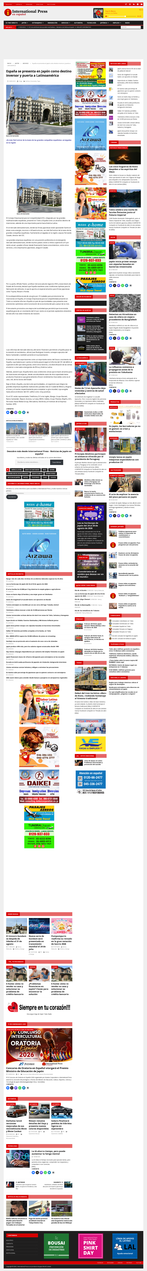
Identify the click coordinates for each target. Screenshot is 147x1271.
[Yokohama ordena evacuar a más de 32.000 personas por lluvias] (81, 320)
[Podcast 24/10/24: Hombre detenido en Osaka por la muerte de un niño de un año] (79, 652)
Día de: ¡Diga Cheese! (82, 599)
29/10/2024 (89, 630)
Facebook (100, 1262)
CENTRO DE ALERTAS (83, 310)
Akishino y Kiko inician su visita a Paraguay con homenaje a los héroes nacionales (93, 482)
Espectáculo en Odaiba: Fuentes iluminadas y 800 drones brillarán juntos (32, 620)
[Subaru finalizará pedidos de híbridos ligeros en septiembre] (61, 1111)
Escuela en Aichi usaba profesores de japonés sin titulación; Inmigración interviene (36, 662)
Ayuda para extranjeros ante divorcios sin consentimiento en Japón (124, 688)
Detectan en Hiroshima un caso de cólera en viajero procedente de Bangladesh (123, 317)
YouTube (138, 1262)
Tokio (45, 477)
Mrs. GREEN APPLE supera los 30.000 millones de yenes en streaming (30, 636)
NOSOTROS (9, 4)
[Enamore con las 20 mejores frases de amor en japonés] (113, 555)
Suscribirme (12, 497)
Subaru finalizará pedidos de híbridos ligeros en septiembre (61, 1124)
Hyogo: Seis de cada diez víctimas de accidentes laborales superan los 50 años (34, 579)
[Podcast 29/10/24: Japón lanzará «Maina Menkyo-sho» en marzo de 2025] (79, 626)
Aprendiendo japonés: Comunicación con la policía (128, 574)
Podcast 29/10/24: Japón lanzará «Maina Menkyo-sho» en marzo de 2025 (95, 625)
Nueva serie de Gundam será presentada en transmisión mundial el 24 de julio (37, 943)
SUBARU (60, 1134)
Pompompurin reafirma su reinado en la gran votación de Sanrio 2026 (61, 940)
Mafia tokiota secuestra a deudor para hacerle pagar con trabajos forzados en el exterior (16, 1221)
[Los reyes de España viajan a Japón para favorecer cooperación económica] (39, 429)
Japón (24, 23)
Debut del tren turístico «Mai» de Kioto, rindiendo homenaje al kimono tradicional (90, 696)
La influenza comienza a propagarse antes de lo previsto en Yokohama (121, 370)
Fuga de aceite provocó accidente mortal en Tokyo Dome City (38, 1220)
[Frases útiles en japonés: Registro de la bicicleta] (113, 586)
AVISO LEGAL (39, 4)
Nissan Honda (50, 473)
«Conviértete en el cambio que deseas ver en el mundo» (90, 574)
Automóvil (78, 23)
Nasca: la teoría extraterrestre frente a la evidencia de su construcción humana (94, 494)
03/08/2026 (11, 1134)
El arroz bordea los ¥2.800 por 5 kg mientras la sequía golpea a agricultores (33, 589)
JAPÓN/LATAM (81, 424)
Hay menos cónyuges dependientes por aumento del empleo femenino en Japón (35, 652)
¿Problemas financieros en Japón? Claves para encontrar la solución (38, 989)
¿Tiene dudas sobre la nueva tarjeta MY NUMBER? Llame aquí (123, 661)
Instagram (110, 1262)
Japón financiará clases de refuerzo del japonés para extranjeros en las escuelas (35, 657)
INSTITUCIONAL (51, 4)
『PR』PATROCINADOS (16, 962)
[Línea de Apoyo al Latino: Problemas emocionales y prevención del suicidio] (79, 763)
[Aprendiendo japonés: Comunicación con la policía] (113, 575)
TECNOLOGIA (12, 1146)
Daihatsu (15, 1136)
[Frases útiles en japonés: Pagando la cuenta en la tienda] (113, 606)
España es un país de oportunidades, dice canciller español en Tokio (15, 437)
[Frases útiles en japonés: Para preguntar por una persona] (113, 545)
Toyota (53, 477)
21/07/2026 (56, 1131)
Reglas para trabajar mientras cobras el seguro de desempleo (123, 683)
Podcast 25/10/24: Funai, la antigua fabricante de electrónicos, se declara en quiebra (94, 638)
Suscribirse (56, 462)
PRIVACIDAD (29, 4)
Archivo (28, 81)
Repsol (25, 477)
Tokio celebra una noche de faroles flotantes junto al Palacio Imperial (123, 212)
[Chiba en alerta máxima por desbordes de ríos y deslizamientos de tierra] (81, 338)
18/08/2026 (11, 1074)
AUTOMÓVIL (12, 1099)
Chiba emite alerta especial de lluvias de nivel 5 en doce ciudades (95, 347)
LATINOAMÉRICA (82, 358)
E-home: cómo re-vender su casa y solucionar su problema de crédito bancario (15, 989)
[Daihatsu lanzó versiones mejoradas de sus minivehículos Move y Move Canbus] (16, 1111)
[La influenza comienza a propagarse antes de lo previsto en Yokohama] (125, 356)
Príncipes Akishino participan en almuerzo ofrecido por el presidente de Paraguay (90, 456)
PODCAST (79, 619)
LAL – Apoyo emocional (85, 756)
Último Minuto (12, 23)
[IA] (18, 1159)
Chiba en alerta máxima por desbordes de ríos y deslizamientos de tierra (95, 338)
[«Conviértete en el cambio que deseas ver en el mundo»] (90, 561)
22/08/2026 (10, 607)
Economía (33, 81)
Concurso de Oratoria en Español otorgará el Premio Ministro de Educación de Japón (37, 1069)
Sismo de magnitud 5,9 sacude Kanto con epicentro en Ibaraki (28, 600)
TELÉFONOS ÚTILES (117, 644)
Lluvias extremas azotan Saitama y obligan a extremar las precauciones (32, 667)
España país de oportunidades (18, 473)
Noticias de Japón (14, 477)
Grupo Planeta (37, 473)
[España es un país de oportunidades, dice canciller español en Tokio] (16, 429)
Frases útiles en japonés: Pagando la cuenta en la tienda (127, 605)
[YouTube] (141, 4)
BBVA (44, 470)
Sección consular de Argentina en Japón (125, 636)
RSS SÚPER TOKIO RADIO (86, 585)
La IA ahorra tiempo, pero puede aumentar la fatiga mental (48, 1152)
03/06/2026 (114, 500)
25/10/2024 (89, 643)
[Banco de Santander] (39, 133)
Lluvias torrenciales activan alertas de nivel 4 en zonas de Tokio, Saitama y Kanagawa (37, 615)
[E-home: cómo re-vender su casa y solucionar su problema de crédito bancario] (16, 973)
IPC (41, 952)
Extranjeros (37, 23)
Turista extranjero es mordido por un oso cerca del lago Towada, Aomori (32, 605)
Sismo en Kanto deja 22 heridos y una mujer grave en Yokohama (29, 594)
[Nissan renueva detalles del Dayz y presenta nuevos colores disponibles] (39, 1111)
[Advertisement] (74, 44)
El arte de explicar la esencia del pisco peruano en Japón (123, 495)
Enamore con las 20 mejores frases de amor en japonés (128, 554)
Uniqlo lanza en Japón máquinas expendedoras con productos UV (124, 460)
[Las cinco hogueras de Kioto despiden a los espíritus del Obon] (125, 155)
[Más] (43, 1082)
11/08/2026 (11, 947)
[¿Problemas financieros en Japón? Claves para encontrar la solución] (39, 973)
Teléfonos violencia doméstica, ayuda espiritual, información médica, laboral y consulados (123, 655)
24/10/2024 (89, 655)
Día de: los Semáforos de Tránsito (87, 611)
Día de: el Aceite (80, 590)
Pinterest (129, 1262)
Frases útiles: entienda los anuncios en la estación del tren (128, 565)
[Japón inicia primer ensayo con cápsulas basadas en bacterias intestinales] (125, 250)
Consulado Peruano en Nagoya (122, 629)
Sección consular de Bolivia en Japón (124, 638)
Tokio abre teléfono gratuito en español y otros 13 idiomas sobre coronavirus (124, 650)
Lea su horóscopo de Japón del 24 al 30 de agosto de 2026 (27, 584)
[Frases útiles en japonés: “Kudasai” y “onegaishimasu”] (113, 596)
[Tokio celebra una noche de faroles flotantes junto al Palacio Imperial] (125, 198)
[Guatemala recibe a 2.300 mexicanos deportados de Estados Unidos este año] (79, 414)
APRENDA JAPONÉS (117, 527)
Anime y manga (19, 949)
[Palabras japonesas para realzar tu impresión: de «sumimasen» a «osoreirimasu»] (113, 534)
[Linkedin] (134, 4)
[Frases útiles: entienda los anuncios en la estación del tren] (113, 565)
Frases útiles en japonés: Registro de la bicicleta (127, 584)
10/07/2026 (34, 952)
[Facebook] (126, 4)
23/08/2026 (10, 581)
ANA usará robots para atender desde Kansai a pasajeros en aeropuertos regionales (36, 678)
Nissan (37, 1134)
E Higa (20, 81)
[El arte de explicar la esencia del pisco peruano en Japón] (125, 483)
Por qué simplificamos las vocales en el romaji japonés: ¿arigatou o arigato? (123, 693)
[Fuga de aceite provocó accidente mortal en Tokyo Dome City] (39, 1208)
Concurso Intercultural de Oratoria (33, 1074)
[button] (39, 110)
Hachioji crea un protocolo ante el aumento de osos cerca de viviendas (31, 641)
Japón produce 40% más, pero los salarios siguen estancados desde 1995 (32, 646)
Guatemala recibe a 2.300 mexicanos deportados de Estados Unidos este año (93, 414)
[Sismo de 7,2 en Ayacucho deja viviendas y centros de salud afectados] (91, 374)
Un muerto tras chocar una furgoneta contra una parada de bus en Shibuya (61, 1220)
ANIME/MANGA (13, 914)
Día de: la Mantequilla (82, 605)
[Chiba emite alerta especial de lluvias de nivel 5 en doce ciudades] (81, 348)
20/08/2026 (114, 322)
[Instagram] (130, 4)
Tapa (38, 81)
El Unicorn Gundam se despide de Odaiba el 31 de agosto (16, 940)
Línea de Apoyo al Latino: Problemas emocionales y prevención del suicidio (93, 762)
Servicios (64, 23)
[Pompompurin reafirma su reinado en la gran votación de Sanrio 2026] (61, 926)
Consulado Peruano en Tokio (121, 632)
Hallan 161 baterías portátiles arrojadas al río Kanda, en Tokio (28, 631)
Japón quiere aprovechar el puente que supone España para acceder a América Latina (61, 437)
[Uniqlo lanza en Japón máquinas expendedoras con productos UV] (125, 446)
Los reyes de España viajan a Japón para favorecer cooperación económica (38, 437)
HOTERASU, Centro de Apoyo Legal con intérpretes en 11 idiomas (123, 666)
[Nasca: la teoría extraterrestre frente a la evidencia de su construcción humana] (79, 494)
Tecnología (91, 23)
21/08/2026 (10, 669)
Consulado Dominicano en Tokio (122, 624)
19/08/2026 (114, 375)
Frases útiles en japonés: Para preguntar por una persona (129, 544)
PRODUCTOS (114, 402)
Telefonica (35, 477)
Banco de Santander (32, 470)
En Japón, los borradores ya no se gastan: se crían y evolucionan (124, 429)
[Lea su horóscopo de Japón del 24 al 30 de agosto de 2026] (90, 513)
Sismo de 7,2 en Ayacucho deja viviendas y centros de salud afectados (90, 391)
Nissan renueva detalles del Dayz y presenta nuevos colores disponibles (39, 1124)
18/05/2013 (12, 81)
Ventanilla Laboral (118, 678)
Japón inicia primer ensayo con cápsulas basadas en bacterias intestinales (33, 626)
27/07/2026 (34, 1131)
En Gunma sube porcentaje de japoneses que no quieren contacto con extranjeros (36, 672)
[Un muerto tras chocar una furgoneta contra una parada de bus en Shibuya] (61, 1208)
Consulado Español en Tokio (121, 626)
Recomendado (48, 1074)
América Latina (16, 470)
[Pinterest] (137, 4)
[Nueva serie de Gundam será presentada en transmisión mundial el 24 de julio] (39, 926)
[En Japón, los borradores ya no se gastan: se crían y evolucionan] (125, 415)
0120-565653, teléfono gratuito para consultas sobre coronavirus (122, 671)
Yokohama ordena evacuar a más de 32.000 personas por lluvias (29, 610)
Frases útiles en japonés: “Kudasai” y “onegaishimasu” (128, 594)
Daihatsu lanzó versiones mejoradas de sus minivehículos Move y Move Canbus (16, 1126)
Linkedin (120, 1262)
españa (52, 470)
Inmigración (52, 23)
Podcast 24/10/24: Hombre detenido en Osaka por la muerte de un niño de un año (94, 651)
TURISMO (113, 142)
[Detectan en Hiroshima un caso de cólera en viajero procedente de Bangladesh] (125, 303)
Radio (127, 23)
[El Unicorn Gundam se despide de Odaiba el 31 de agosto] (16, 926)
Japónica (103, 23)
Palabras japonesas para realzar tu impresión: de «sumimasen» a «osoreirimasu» (127, 534)
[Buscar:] (131, 27)
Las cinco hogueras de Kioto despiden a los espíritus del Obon (123, 169)
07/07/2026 (56, 947)
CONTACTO (19, 4)
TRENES (79, 663)
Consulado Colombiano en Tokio (122, 621)
